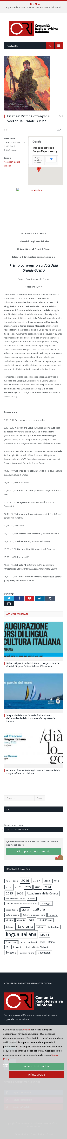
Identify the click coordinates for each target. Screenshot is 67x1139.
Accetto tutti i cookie (36, 1066)
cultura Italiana (12, 915)
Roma (51, 941)
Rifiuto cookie (36, 1074)
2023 (38, 887)
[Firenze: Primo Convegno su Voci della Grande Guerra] (33, 83)
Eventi (60, 130)
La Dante (41, 927)
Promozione (11, 942)
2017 (36, 881)
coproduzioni (12, 910)
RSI (7, 946)
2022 (28, 887)
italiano (9, 926)
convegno (46, 903)
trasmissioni (44, 952)
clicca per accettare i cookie (33, 851)
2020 (8, 887)
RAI (42, 942)
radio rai (32, 942)
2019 (56, 881)
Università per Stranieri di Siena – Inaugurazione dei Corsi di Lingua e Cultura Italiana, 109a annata (33, 665)
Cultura (39, 909)
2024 (47, 887)
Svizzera (11, 952)
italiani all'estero (45, 920)
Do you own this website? (38, 160)
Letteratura (53, 926)
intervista (21, 920)
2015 (15, 881)
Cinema (31, 898)
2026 (20, 893)
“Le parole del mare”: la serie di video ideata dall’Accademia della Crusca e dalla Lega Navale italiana (34, 7)
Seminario (17, 947)
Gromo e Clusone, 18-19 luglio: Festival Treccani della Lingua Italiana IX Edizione (33, 772)
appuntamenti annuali (15, 898)
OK (51, 159)
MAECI (44, 935)
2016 (25, 880)
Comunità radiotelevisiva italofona (21, 903)
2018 (47, 881)
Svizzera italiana (27, 953)
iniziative (9, 920)
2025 (9, 893)
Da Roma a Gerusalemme (34, 915)
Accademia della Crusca (42, 893)
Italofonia (25, 926)
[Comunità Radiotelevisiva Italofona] (33, 28)
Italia (31, 920)
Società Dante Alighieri (37, 947)
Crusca (25, 909)
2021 (18, 887)
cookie (26, 1029)
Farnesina (53, 915)
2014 (8, 881)
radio (22, 942)
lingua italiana (21, 934)
